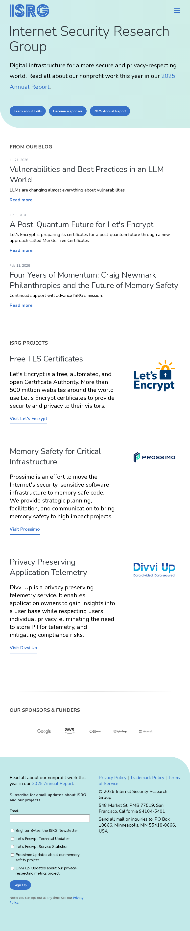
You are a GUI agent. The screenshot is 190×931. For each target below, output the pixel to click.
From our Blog (31, 146)
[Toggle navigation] (177, 11)
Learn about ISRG (28, 111)
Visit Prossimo (25, 529)
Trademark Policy (147, 778)
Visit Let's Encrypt (28, 419)
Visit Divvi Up (23, 648)
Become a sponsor (67, 111)
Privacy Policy (112, 778)
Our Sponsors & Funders (45, 710)
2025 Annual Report (110, 111)
